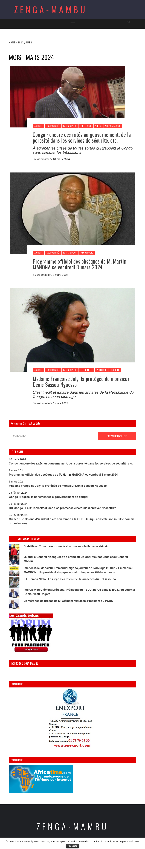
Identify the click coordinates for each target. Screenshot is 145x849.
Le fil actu (86, 369)
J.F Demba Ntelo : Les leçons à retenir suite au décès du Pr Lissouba (70, 579)
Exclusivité (53, 125)
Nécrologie (87, 252)
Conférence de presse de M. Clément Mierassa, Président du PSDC (68, 601)
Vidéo (98, 125)
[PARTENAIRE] (72, 719)
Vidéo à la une (112, 125)
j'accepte (72, 845)
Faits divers (70, 125)
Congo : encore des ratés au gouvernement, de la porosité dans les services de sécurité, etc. (82, 137)
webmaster (44, 159)
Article (38, 125)
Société (115, 369)
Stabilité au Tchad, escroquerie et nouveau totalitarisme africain (66, 546)
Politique (86, 125)
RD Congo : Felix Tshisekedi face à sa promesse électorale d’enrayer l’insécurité (62, 508)
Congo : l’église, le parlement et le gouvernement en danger (48, 497)
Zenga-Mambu (51, 9)
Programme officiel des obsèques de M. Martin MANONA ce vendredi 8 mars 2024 (79, 264)
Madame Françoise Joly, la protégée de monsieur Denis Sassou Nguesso (81, 381)
